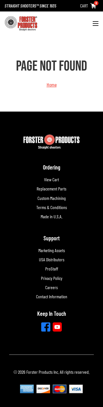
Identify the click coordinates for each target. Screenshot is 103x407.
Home (52, 84)
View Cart (51, 179)
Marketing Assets (51, 250)
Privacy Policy (51, 278)
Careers (51, 287)
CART (84, 5)
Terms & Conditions (51, 207)
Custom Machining (51, 198)
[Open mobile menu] (95, 23)
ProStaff (51, 268)
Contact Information (51, 296)
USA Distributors (51, 259)
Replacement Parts (51, 188)
